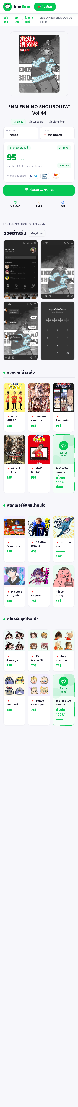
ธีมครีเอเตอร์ (28, 20)
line (22, 7)
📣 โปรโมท (45, 6)
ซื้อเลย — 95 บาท (42, 190)
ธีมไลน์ (17, 20)
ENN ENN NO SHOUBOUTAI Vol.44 (56, 20)
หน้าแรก (5, 20)
